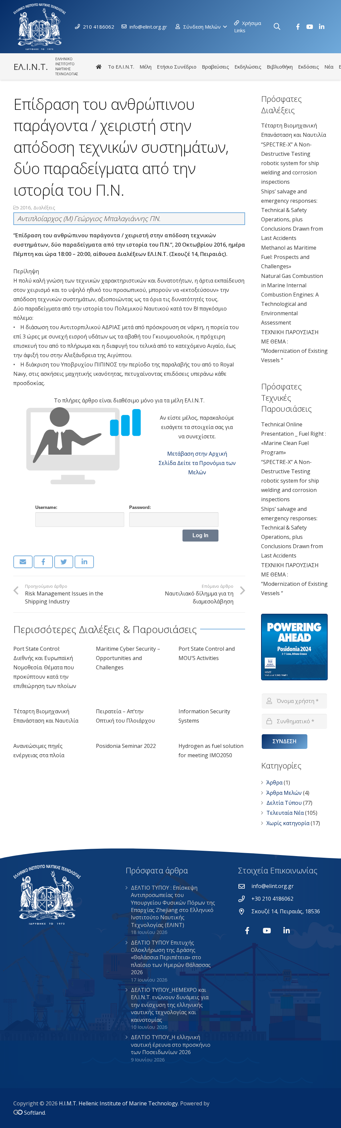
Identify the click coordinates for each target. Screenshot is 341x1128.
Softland (34, 1112)
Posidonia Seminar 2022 (126, 746)
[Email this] (23, 562)
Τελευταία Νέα (285, 812)
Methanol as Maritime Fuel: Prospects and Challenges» (288, 257)
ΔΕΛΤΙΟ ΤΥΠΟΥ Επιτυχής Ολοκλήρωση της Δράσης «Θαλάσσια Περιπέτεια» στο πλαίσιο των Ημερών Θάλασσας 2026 (171, 957)
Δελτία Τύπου (284, 802)
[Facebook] (298, 27)
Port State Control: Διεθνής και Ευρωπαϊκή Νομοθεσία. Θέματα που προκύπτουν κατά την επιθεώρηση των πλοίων (44, 667)
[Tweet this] (64, 562)
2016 (25, 207)
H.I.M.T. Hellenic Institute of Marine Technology (118, 1103)
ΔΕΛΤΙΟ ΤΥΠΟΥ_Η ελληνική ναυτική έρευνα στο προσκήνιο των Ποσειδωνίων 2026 (170, 1044)
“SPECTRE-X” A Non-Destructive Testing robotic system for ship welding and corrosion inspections (290, 163)
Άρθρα (274, 782)
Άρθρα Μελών (284, 792)
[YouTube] (310, 27)
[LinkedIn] (322, 27)
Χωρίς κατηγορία (287, 823)
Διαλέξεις (44, 207)
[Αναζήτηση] (277, 26)
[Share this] (43, 562)
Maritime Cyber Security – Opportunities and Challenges (128, 658)
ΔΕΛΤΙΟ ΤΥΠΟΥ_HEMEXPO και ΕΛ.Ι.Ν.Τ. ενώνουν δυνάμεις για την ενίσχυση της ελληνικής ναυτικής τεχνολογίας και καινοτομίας (169, 1004)
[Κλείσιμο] (287, 26)
